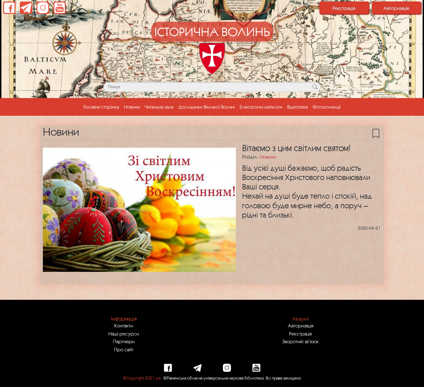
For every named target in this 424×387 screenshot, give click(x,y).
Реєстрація (343, 8)
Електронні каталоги (261, 107)
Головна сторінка (102, 107)
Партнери (123, 341)
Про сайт (123, 349)
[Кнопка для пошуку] (315, 87)
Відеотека (297, 107)
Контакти (123, 325)
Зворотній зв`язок (300, 341)
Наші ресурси (123, 333)
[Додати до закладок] (376, 133)
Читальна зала (159, 107)
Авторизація (396, 8)
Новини (132, 107)
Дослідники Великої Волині (206, 107)
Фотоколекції (327, 107)
